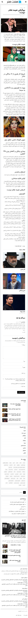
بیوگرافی (21, 7)
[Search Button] (24, 492)
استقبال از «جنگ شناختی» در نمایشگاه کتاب (16, 511)
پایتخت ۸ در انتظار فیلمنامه (16, 545)
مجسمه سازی (7, 474)
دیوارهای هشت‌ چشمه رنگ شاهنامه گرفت (15, 404)
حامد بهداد (22, 312)
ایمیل (23, 367)
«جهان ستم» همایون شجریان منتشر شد (17, 502)
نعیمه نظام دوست (18, 34)
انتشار (17, 462)
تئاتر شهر (11, 465)
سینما (25, 443)
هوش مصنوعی (23, 482)
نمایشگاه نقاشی (7, 478)
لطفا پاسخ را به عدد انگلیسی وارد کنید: (18, 383)
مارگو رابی (12, 474)
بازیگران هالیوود (5, 462)
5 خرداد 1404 (22, 292)
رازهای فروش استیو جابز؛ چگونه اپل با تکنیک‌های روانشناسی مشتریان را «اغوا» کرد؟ (15, 536)
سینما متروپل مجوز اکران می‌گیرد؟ (14, 409)
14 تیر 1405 (22, 539)
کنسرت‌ (24, 485)
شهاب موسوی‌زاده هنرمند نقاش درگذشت (17, 504)
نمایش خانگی (13, 478)
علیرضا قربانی (10, 471)
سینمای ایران (19, 471)
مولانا (24, 478)
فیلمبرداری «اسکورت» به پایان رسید (18, 513)
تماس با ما (25, 615)
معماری (24, 448)
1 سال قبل (17, 322)
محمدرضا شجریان (16, 476)
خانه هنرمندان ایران (22, 469)
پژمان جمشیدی (16, 482)
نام (24, 361)
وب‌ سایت (23, 373)
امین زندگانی (22, 290)
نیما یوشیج (23, 480)
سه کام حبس (11, 469)
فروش (24, 474)
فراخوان (5, 471)
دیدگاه (23, 345)
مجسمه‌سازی (23, 445)
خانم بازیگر (12, 65)
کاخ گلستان (10, 482)
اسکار (20, 462)
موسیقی (24, 450)
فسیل (20, 474)
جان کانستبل (6, 465)
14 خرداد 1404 (22, 271)
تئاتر (25, 438)
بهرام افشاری (23, 465)
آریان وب (19, 611)
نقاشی (24, 453)
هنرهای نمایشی (11, 480)
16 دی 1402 (22, 16)
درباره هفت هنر (18, 615)
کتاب (6, 482)
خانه (24, 7)
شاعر (14, 471)
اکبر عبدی (23, 269)
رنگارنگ (24, 440)
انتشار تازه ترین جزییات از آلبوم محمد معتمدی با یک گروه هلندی (14, 419)
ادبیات (24, 430)
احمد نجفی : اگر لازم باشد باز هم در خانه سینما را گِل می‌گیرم (14, 414)
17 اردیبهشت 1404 (22, 313)
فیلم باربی (16, 474)
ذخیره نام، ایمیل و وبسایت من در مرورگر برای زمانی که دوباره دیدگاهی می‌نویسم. (15, 379)
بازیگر (10, 462)
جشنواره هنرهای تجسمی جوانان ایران (19, 467)
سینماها (24, 471)
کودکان (20, 485)
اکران (14, 462)
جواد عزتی (10, 467)
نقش (17, 478)
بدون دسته (24, 433)
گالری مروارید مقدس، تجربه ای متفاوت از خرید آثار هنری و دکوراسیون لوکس (15, 551)
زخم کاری (15, 469)
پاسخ (23, 332)
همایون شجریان (17, 480)
